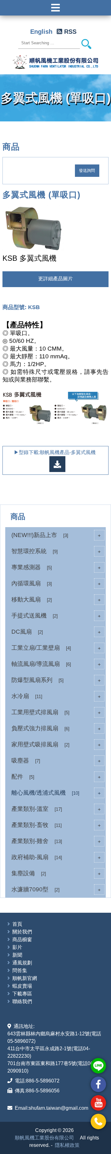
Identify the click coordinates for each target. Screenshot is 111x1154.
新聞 (17, 955)
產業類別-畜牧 (56, 825)
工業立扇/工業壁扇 (56, 648)
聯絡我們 (22, 1001)
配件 (56, 776)
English (41, 31)
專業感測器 (56, 567)
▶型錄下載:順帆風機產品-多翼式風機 (55, 452)
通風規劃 (22, 962)
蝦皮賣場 (22, 986)
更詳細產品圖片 (55, 278)
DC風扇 (56, 631)
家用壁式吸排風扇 (56, 744)
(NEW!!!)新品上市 (56, 535)
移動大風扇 (56, 599)
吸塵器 (56, 760)
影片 (17, 947)
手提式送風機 (56, 615)
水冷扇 (56, 696)
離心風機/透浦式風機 (56, 792)
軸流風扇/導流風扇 (56, 664)
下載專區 (22, 993)
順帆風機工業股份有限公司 (44, 1137)
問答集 (19, 970)
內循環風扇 (56, 583)
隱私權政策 (67, 1145)
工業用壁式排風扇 (56, 712)
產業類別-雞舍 (56, 841)
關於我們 (22, 931)
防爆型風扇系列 (56, 680)
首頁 (17, 924)
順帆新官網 (24, 978)
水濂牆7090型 (56, 889)
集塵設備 (56, 873)
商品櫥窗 (22, 939)
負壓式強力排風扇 (56, 728)
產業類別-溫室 (56, 809)
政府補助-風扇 (56, 857)
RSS (70, 31)
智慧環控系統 (56, 551)
